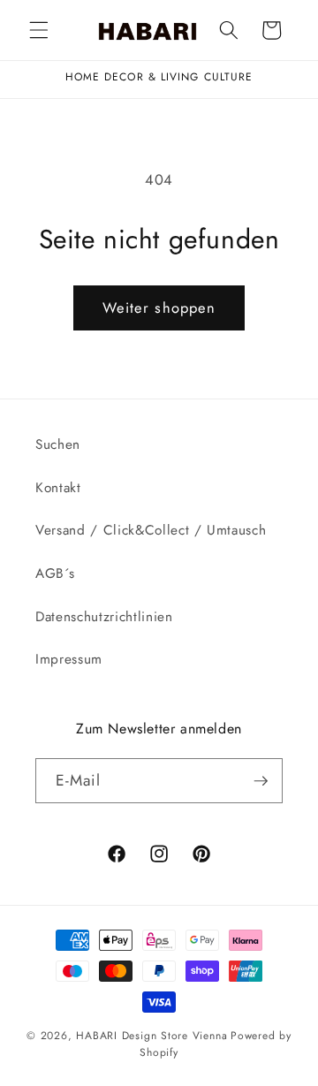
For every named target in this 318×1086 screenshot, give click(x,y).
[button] (39, 30)
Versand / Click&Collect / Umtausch (150, 530)
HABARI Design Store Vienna (151, 1036)
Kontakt (58, 487)
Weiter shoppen (159, 307)
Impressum (68, 659)
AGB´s (54, 573)
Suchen (57, 444)
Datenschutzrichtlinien (104, 617)
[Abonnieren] (260, 781)
